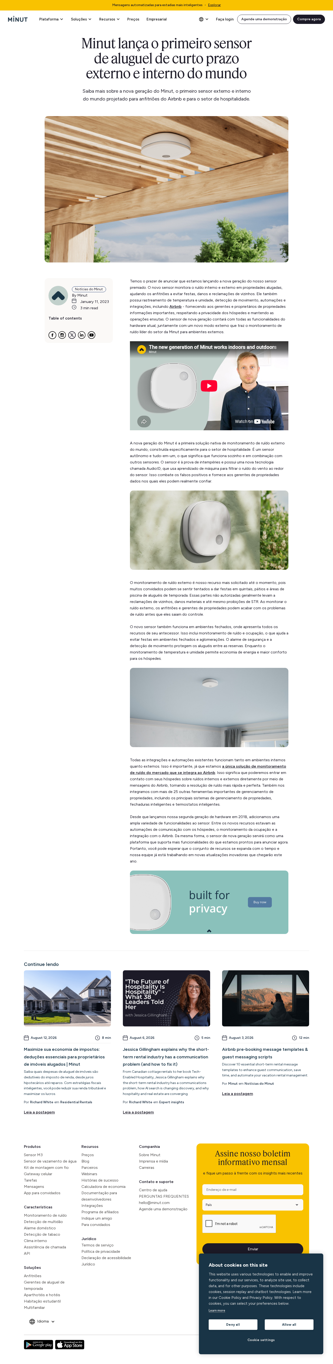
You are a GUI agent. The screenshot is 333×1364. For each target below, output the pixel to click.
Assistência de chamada (45, 1247)
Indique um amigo (96, 1218)
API (27, 1253)
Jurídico (88, 1238)
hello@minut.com (154, 1202)
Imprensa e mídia (153, 1161)
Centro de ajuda (153, 1190)
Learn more (217, 1310)
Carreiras (146, 1167)
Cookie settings (261, 1340)
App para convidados (42, 1193)
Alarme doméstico (40, 1228)
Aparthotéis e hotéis (42, 1295)
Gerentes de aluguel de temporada (44, 1285)
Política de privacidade (100, 1251)
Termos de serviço (97, 1245)
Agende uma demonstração (264, 19)
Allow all (289, 1324)
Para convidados (95, 1224)
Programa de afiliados (100, 1212)
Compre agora (309, 19)
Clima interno (35, 1240)
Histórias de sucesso (99, 1180)
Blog (85, 1161)
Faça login (225, 19)
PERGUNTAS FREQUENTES (164, 1196)
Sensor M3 (33, 1155)
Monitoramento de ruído (45, 1215)
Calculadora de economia (103, 1186)
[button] (51, 19)
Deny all (233, 1324)
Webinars (89, 1174)
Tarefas (30, 1180)
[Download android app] (38, 1345)
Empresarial (157, 19)
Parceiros (89, 1167)
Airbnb (175, 306)
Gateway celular (38, 1174)
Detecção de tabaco (42, 1234)
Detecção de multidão (43, 1221)
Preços (133, 19)
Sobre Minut (149, 1155)
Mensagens (34, 1186)
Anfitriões (32, 1276)
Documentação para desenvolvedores (99, 1196)
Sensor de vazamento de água (50, 1161)
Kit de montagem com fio (46, 1167)
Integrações (92, 1205)
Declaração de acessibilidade (106, 1257)
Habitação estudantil (42, 1301)
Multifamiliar (34, 1307)
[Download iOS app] (69, 1345)
